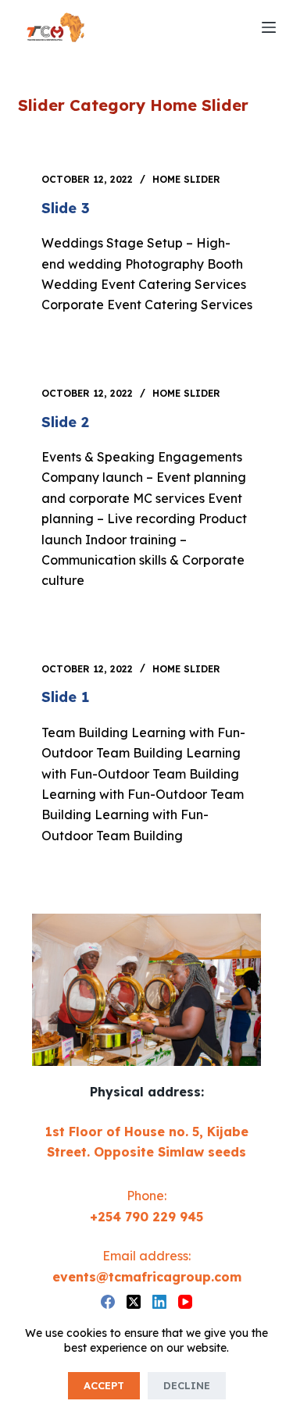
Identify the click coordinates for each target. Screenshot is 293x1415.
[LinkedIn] (159, 1302)
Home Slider (186, 179)
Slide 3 (65, 208)
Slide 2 (65, 422)
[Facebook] (108, 1302)
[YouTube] (185, 1302)
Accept (104, 1385)
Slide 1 (65, 697)
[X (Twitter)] (134, 1302)
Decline (186, 1385)
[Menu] (269, 27)
